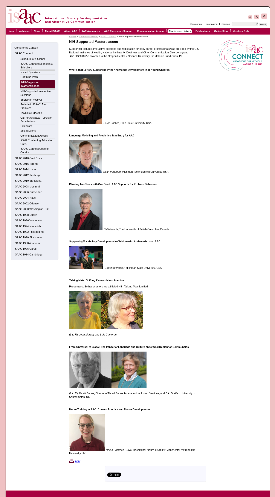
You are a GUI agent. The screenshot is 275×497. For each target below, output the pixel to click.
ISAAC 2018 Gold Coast (28, 158)
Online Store (221, 31)
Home (11, 31)
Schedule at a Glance (33, 58)
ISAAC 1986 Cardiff (25, 248)
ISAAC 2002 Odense (26, 203)
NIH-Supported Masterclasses (30, 84)
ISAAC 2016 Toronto (26, 163)
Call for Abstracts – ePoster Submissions (36, 119)
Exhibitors (26, 126)
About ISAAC (52, 31)
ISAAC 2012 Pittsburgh (27, 175)
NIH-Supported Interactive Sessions (35, 93)
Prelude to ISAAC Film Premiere (33, 106)
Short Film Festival (31, 99)
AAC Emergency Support (118, 31)
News (37, 31)
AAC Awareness (90, 31)
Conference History (180, 31)
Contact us (196, 24)
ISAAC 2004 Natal (25, 197)
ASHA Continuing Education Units (36, 142)
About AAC (70, 31)
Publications (203, 31)
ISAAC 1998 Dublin (25, 214)
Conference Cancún (26, 47)
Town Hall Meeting (31, 113)
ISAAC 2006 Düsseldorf (28, 192)
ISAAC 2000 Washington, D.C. (32, 209)
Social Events (28, 130)
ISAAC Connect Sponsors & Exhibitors (36, 65)
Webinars (24, 31)
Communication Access (150, 31)
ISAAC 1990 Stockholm (28, 237)
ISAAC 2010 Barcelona (27, 180)
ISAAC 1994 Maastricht (27, 226)
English (72, 36)
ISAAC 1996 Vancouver (28, 220)
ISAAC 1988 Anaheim (27, 243)
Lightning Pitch (29, 77)
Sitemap (226, 24)
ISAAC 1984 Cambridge (28, 254)
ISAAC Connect (108, 36)
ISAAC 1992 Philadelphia (29, 231)
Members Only (241, 31)
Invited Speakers (30, 72)
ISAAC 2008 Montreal (27, 186)
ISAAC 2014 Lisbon (25, 169)
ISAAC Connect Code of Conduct (34, 150)
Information (211, 24)
